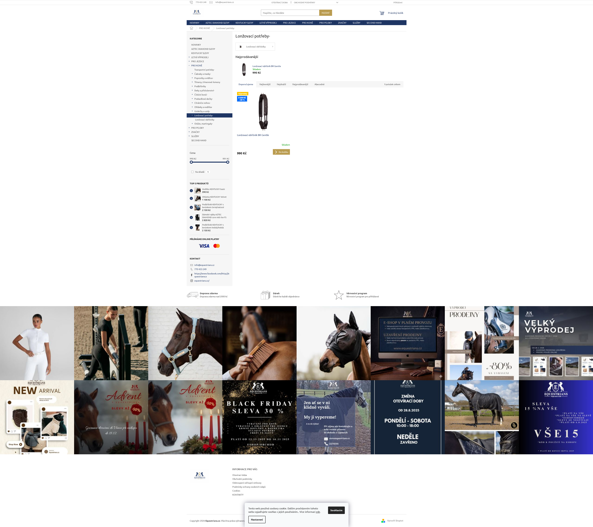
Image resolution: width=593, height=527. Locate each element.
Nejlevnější (265, 84)
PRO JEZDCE (197, 61)
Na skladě (202, 171)
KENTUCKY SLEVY (200, 53)
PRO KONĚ (196, 65)
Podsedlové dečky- (203, 98)
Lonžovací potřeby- (203, 115)
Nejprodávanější (300, 84)
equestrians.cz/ (201, 280)
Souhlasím (336, 510)
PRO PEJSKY (197, 127)
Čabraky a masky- (202, 73)
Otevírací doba (279, 2)
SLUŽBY (195, 136)
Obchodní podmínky (304, 2)
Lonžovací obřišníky (204, 119)
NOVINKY (196, 44)
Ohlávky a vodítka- (203, 107)
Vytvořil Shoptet (395, 520)
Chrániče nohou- (202, 102)
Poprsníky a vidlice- (203, 78)
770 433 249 (200, 269)
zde (318, 511)
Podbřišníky (200, 86)
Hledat (326, 12)
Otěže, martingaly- (203, 123)
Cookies (236, 490)
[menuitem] (194, 22)
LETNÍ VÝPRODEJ (200, 57)
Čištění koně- (200, 94)
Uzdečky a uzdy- (202, 111)
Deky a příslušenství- (204, 90)
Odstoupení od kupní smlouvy (246, 482)
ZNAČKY (195, 132)
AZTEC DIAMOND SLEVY (203, 48)
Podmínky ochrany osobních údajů (249, 486)
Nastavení (257, 519)
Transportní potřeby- (204, 69)
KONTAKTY (237, 494)
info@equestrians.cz (204, 265)
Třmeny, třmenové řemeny (207, 82)
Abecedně (319, 84)
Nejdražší (281, 84)
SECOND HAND (198, 140)
